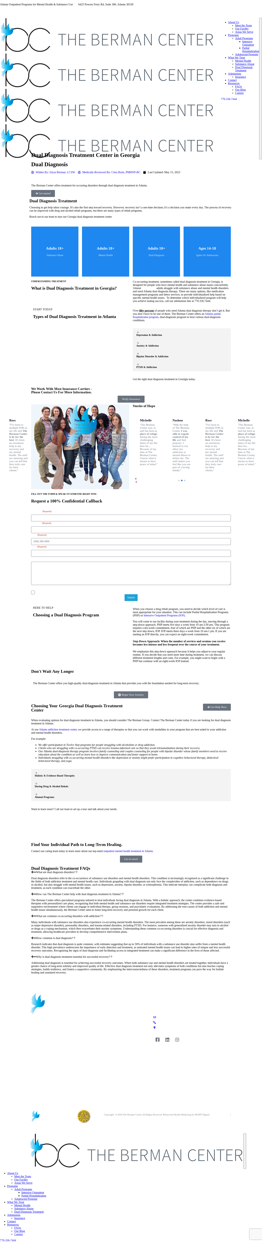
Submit (131, 597)
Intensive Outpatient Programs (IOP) (164, 615)
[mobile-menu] (260, 88)
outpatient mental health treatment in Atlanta (128, 851)
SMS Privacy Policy (220, 1114)
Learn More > (54, 261)
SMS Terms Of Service (220, 1117)
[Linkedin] (167, 1039)
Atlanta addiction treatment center (58, 729)
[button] (179, 480)
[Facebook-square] (157, 1039)
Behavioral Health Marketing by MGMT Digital (186, 1114)
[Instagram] (177, 1039)
